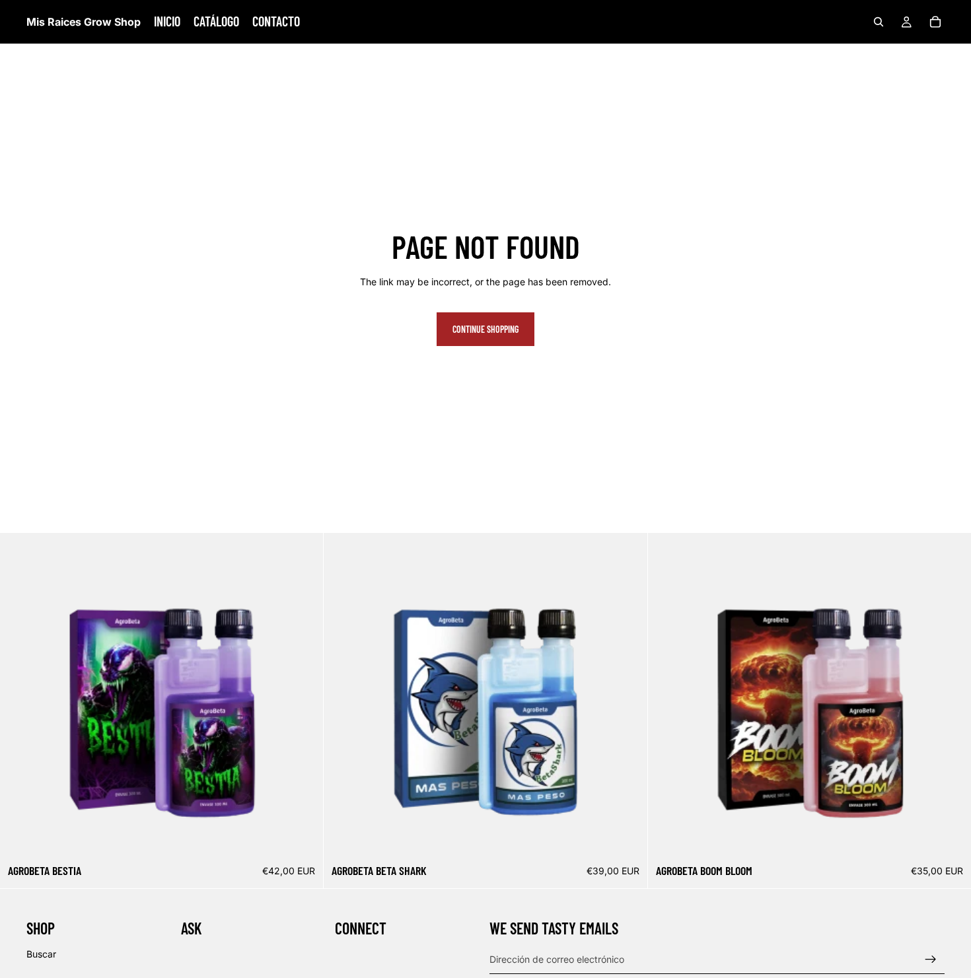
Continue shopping (485, 329)
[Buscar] (878, 21)
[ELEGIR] (303, 836)
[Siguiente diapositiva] (951, 694)
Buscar (41, 953)
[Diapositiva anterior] (668, 694)
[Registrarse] (931, 959)
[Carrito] (935, 21)
